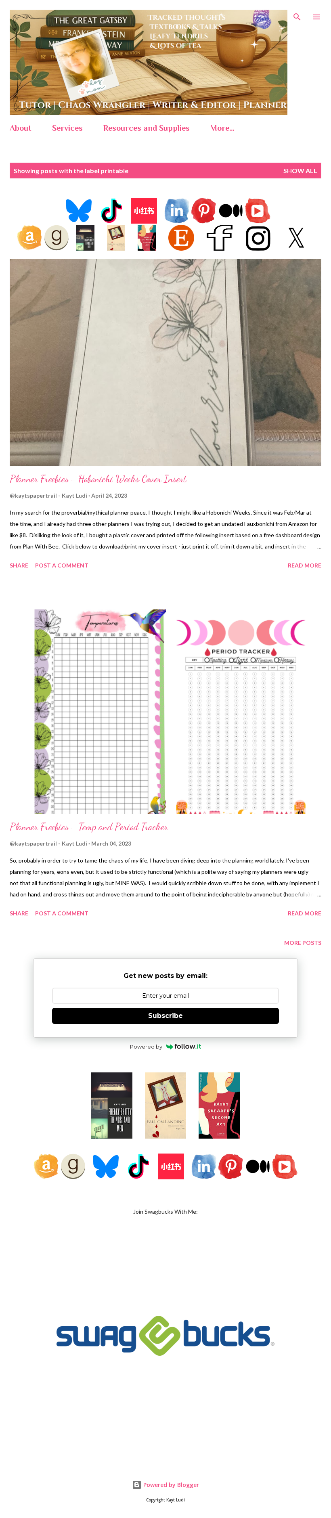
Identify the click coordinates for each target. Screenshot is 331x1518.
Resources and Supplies (146, 128)
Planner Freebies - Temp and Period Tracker (89, 827)
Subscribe (165, 1016)
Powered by (146, 1046)
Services (67, 128)
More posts (302, 942)
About (20, 128)
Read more (304, 565)
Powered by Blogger (170, 1485)
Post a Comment (61, 565)
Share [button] (19, 565)
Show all (300, 170)
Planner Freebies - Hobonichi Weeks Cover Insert (98, 479)
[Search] (297, 14)
